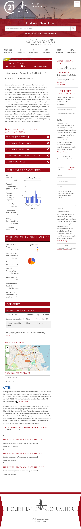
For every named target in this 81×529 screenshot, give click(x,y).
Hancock (27, 427)
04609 (45, 427)
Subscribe (66, 156)
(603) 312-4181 (64, 72)
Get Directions (11, 382)
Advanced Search (32, 33)
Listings (14, 427)
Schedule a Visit (71, 168)
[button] (73, 28)
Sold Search (49, 33)
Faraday (8, 335)
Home (7, 427)
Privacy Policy (24, 401)
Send (66, 245)
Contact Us (60, 82)
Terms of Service (67, 249)
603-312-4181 (39, 6)
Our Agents (61, 84)
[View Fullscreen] (7, 355)
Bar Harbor (36, 427)
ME (20, 427)
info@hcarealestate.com (42, 4)
